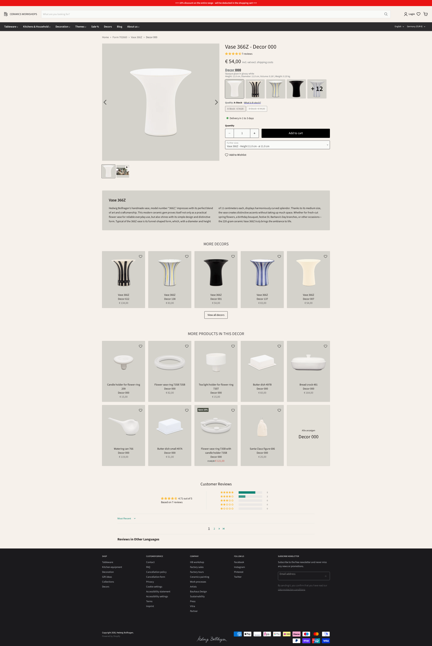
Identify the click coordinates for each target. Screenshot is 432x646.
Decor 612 (123, 299)
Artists (193, 586)
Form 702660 (120, 37)
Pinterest (238, 572)
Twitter (237, 577)
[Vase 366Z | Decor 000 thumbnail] (108, 171)
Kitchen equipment (112, 567)
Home (105, 37)
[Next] (216, 102)
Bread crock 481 (309, 385)
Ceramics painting (199, 577)
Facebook (239, 562)
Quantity (229, 125)
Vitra (192, 606)
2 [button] (214, 529)
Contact (150, 562)
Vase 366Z (136, 37)
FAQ (148, 567)
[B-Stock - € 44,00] (257, 112)
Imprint (150, 606)
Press (192, 601)
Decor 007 (308, 299)
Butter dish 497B (262, 385)
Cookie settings (154, 586)
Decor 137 (262, 299)
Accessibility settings (157, 596)
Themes (80, 27)
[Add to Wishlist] (141, 256)
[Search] (385, 14)
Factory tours (197, 572)
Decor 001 (216, 299)
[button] (233, 54)
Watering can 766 (123, 449)
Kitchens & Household (36, 27)
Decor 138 (170, 299)
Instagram (239, 567)
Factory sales (197, 567)
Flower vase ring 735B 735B (169, 385)
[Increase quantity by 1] (254, 133)
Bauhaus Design (198, 591)
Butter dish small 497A (169, 449)
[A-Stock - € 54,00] (236, 112)
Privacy (150, 582)
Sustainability (197, 596)
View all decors (216, 315)
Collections (108, 582)
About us (132, 27)
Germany (415, 26)
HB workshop (197, 562)
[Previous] (105, 102)
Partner (194, 611)
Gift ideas (107, 577)
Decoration (62, 27)
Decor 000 (123, 393)
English (398, 26)
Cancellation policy (156, 572)
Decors (108, 27)
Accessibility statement (158, 591)
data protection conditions (291, 589)
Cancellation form (155, 577)
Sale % (95, 27)
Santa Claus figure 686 (262, 449)
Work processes (198, 582)
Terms (149, 601)
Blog (119, 27)
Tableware (10, 27)
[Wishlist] (418, 14)
